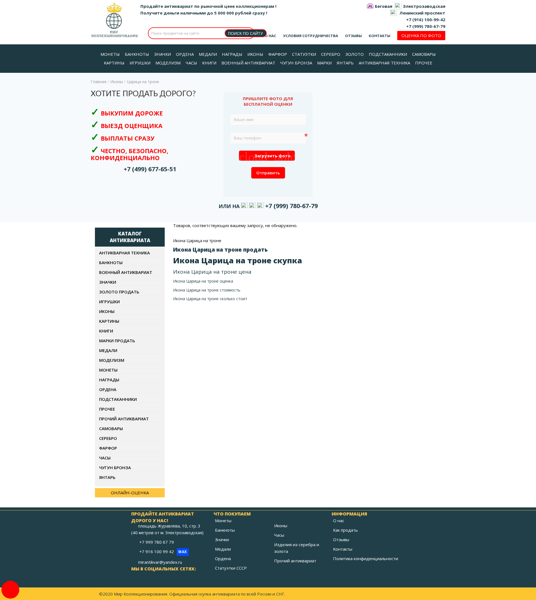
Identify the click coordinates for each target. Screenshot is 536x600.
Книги (106, 331)
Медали (108, 350)
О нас (270, 35)
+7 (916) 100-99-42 (425, 19)
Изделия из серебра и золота (296, 548)
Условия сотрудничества (310, 35)
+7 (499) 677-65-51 (150, 169)
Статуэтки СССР (231, 568)
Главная (98, 81)
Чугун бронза (115, 467)
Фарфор (108, 448)
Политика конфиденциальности (365, 558)
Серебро (108, 438)
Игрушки (109, 301)
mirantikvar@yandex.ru (160, 562)
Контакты (379, 35)
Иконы (116, 81)
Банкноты (111, 262)
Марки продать (117, 340)
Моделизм (111, 360)
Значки (107, 282)
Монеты (108, 370)
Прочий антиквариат (124, 418)
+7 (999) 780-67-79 (425, 26)
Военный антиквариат (125, 272)
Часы (105, 458)
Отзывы (353, 35)
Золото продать (119, 292)
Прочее (107, 409)
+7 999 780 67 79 (157, 542)
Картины (109, 321)
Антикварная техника (124, 253)
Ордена (107, 389)
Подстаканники (118, 399)
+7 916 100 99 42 (163, 551)
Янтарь (107, 477)
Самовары (111, 428)
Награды (109, 379)
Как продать (345, 530)
